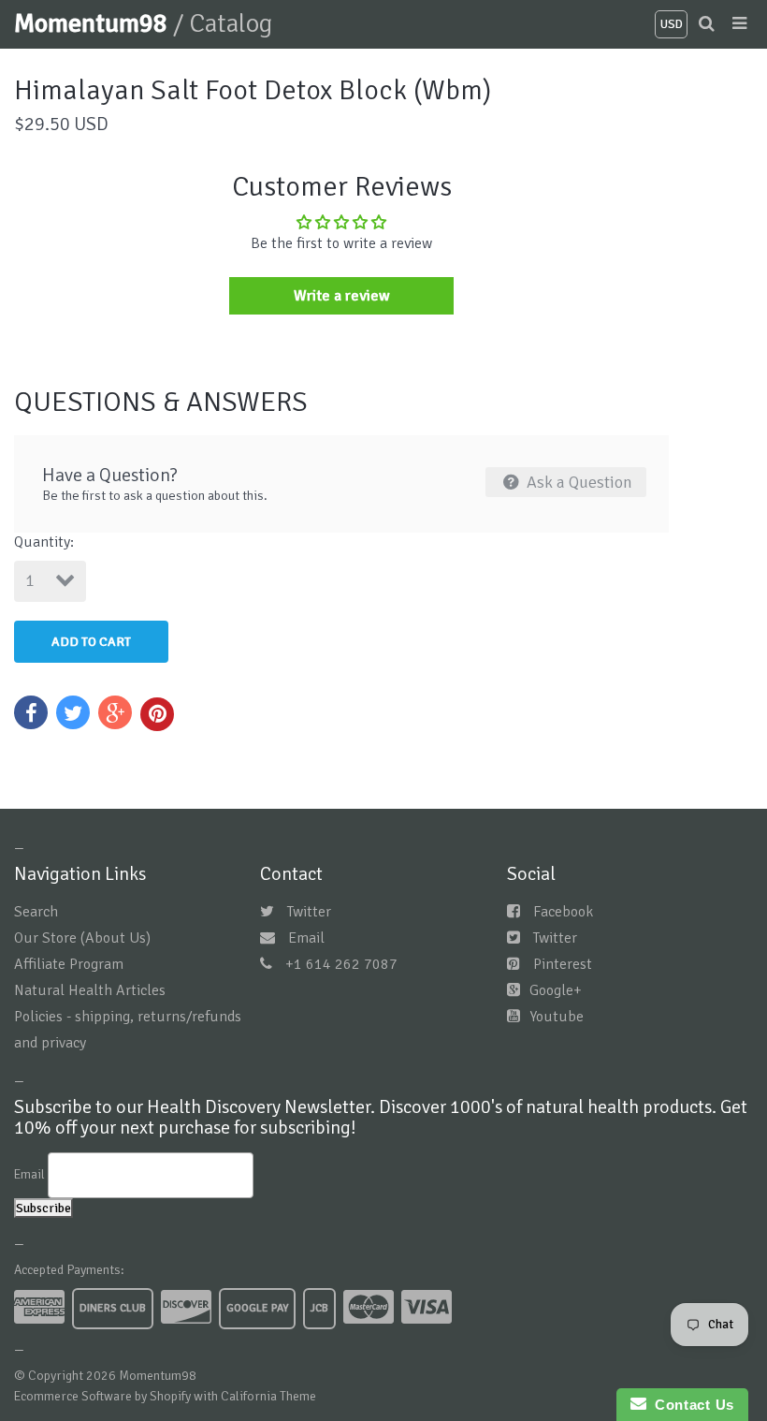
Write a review (342, 295)
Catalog (230, 23)
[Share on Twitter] (73, 712)
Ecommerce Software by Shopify (102, 1396)
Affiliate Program (68, 964)
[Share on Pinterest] (157, 714)
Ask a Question (577, 482)
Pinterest (562, 964)
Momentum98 (93, 23)
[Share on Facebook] (31, 712)
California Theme (268, 1396)
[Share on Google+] (115, 712)
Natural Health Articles (90, 990)
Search (36, 911)
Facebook (563, 911)
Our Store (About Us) (82, 938)
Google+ (555, 990)
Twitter (309, 911)
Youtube (556, 1016)
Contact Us (690, 1405)
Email (306, 938)
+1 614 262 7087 (341, 964)
